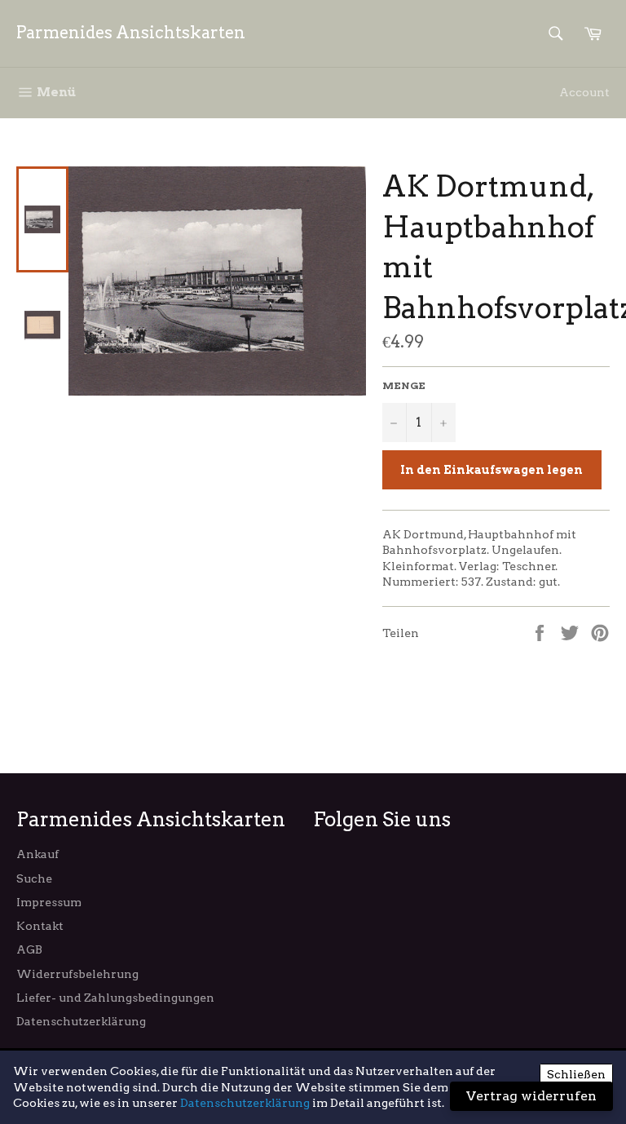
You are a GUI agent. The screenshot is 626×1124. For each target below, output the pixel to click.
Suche (34, 878)
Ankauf (37, 854)
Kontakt (40, 925)
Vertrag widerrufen (531, 1096)
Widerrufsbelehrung (77, 973)
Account (584, 92)
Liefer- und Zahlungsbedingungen (115, 997)
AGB (29, 949)
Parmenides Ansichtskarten (130, 32)
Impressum (49, 902)
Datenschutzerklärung (81, 1021)
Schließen (576, 1074)
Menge (403, 385)
